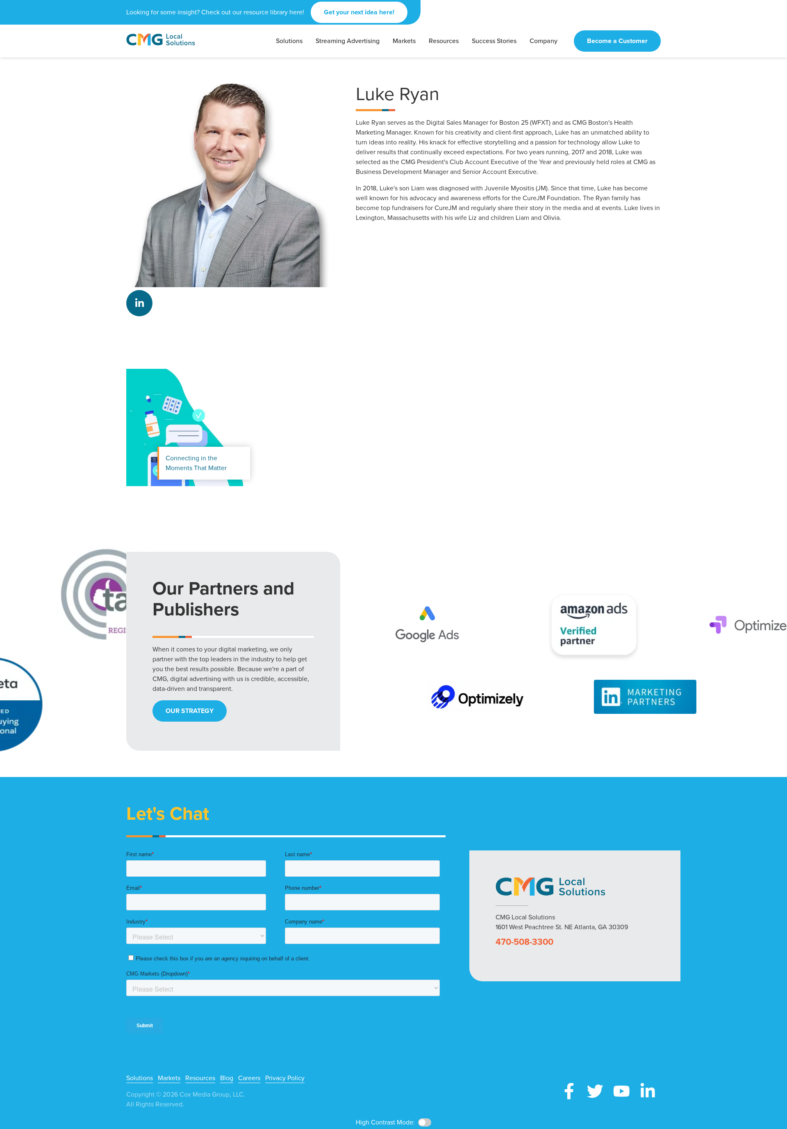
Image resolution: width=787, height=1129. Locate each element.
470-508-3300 (524, 941)
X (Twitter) (595, 1091)
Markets (169, 1078)
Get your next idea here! (359, 12)
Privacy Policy (285, 1078)
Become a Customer (617, 41)
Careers (249, 1078)
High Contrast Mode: (36, 32)
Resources (200, 1078)
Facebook (569, 1091)
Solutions (139, 1078)
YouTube (621, 1091)
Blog (226, 1078)
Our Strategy (190, 710)
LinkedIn (139, 303)
